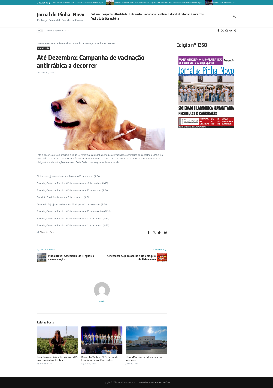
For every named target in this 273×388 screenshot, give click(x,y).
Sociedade (150, 14)
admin (102, 301)
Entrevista (135, 14)
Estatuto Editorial (178, 14)
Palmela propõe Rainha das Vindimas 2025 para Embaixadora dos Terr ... (57, 358)
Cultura (95, 14)
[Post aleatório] (235, 30)
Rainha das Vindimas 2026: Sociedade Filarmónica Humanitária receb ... (99, 358)
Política (162, 14)
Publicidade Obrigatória (105, 18)
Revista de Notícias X (162, 382)
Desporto (106, 14)
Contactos (197, 14)
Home (40, 43)
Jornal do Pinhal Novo (60, 14)
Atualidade (120, 14)
